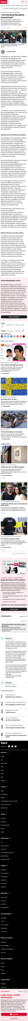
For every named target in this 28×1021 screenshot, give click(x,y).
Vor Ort (3, 921)
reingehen (3, 887)
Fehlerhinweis (18, 331)
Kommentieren (10, 331)
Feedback (3, 983)
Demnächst (4, 918)
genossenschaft (5, 845)
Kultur (2, 766)
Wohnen (3, 797)
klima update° (4, 876)
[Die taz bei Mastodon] (9, 747)
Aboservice (4, 987)
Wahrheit (3, 780)
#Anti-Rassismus (10, 324)
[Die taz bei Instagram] (15, 747)
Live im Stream (4, 924)
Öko (2, 760)
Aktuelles (3, 818)
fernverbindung (5, 873)
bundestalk (3, 870)
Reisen (2, 963)
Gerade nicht (20, 991)
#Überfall (17, 324)
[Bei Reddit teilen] (21, 336)
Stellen (2, 828)
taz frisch (3, 900)
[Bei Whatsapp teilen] (14, 336)
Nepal (2, 791)
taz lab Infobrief (5, 907)
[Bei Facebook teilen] (11, 336)
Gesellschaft (4, 763)
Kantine (3, 966)
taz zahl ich (3, 849)
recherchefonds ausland (7, 852)
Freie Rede (3, 883)
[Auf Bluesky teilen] (8, 336)
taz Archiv (3, 952)
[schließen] (25, 991)
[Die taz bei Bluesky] (12, 747)
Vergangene (4, 928)
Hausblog (3, 821)
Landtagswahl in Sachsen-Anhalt (9, 801)
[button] (26, 2)
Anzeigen (3, 973)
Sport (2, 770)
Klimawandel (4, 808)
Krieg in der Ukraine (6, 804)
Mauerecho (4, 880)
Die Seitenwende (5, 825)
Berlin (2, 773)
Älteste (25, 616)
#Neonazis (3, 324)
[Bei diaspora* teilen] (17, 336)
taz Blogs (3, 942)
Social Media (4, 794)
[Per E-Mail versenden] (2, 336)
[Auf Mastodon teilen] (5, 336)
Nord (2, 777)
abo (2, 842)
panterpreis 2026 (5, 859)
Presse (2, 832)
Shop (2, 970)
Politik (2, 756)
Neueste (21, 616)
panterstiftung (4, 856)
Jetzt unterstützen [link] (14, 317)
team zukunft (4, 897)
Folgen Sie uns (4, 746)
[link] (2, 5)
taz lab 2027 (4, 931)
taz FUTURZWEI (5, 945)
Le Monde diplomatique (7, 949)
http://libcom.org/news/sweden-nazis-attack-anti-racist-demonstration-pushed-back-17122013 (16, 660)
